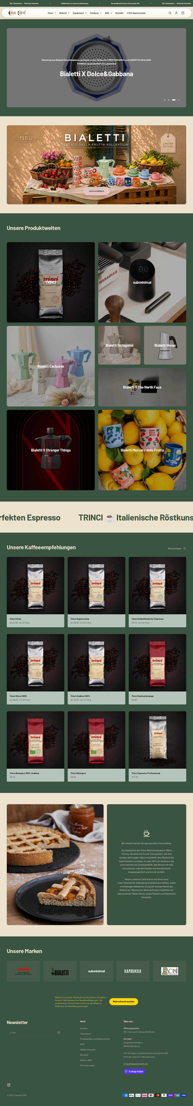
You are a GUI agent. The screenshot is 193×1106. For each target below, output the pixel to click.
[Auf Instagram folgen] (9, 1085)
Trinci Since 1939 (18, 696)
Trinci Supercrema (80, 618)
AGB (82, 1044)
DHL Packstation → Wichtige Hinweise (87, 3)
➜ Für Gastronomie (136, 13)
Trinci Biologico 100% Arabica (24, 773)
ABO (107, 13)
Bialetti (63, 13)
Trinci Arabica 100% (80, 696)
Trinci (50, 13)
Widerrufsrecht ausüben (124, 1001)
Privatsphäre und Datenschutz (95, 1038)
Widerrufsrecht (88, 1049)
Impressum (85, 1033)
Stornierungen (87, 1065)
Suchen (84, 1028)
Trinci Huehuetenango (143, 696)
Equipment (78, 13)
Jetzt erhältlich (96, 191)
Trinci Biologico (78, 773)
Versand (84, 1054)
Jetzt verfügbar (96, 61)
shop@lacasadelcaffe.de (136, 1063)
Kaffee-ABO (86, 1060)
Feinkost (94, 13)
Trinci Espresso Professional (146, 773)
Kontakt (119, 13)
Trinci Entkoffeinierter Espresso (148, 618)
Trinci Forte (15, 618)
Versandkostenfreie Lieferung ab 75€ (36, 3)
